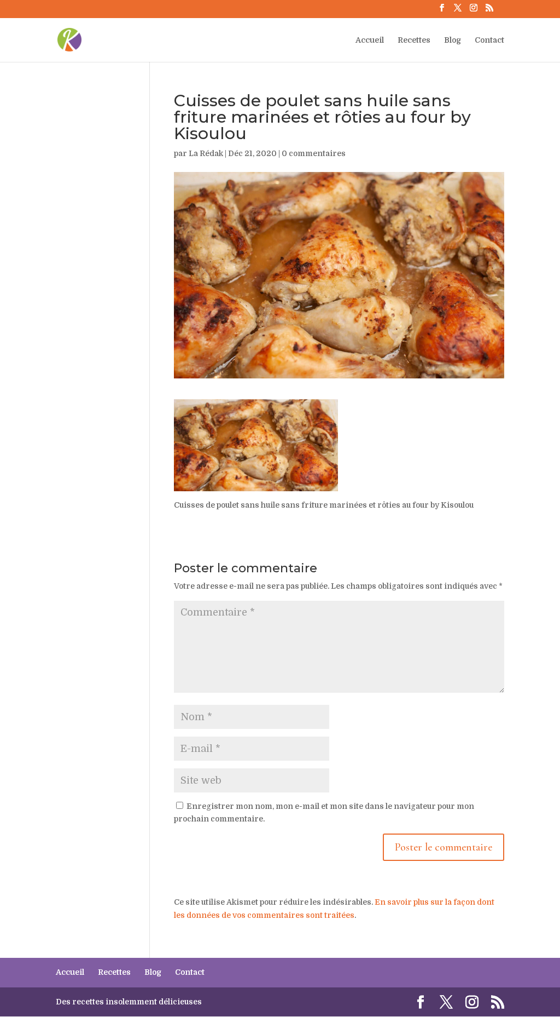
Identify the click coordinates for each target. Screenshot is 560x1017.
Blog (452, 40)
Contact (489, 40)
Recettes (414, 40)
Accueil (369, 40)
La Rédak (206, 153)
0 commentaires (314, 153)
